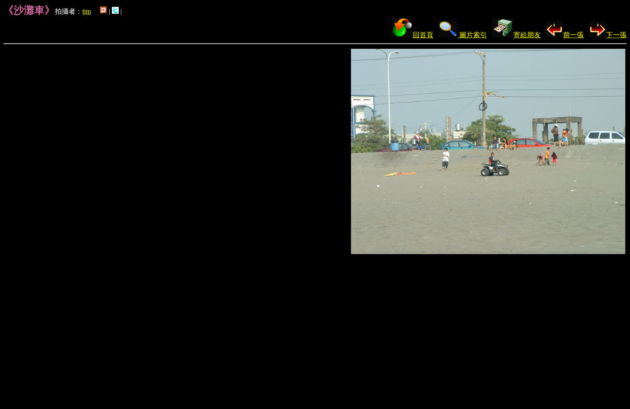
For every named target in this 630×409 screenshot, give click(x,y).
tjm (86, 11)
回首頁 (423, 35)
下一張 (616, 35)
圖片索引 (472, 35)
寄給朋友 (527, 35)
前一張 (573, 35)
